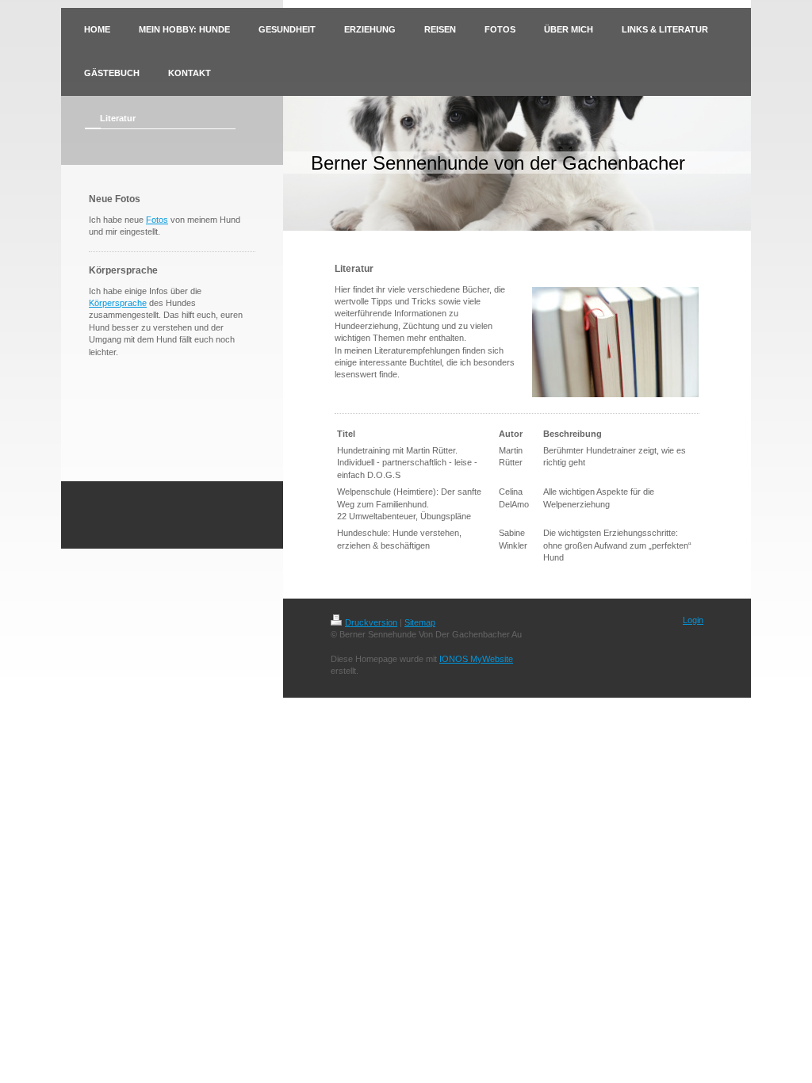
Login (693, 620)
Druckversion (371, 622)
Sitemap (419, 622)
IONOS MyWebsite (476, 659)
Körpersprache (118, 303)
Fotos (157, 219)
